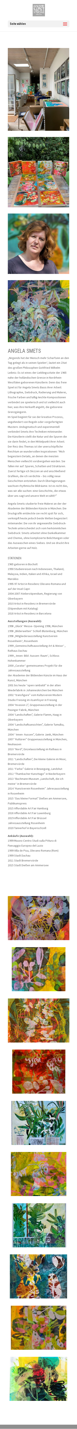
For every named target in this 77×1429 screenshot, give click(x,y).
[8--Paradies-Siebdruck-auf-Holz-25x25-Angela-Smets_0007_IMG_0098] (38, 1350)
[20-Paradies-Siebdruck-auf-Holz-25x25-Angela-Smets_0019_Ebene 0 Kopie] (38, 1093)
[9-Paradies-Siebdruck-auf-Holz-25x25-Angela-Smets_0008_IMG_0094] (38, 1196)
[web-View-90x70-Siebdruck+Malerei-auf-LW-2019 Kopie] (38, 1247)
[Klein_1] (38, 940)
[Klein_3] (38, 1042)
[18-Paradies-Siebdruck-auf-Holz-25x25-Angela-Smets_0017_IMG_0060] (38, 991)
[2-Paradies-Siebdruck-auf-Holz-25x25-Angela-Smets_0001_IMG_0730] (38, 1401)
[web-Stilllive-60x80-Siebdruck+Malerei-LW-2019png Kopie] (38, 1145)
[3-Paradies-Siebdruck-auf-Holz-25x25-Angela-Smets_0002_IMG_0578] (38, 1298)
